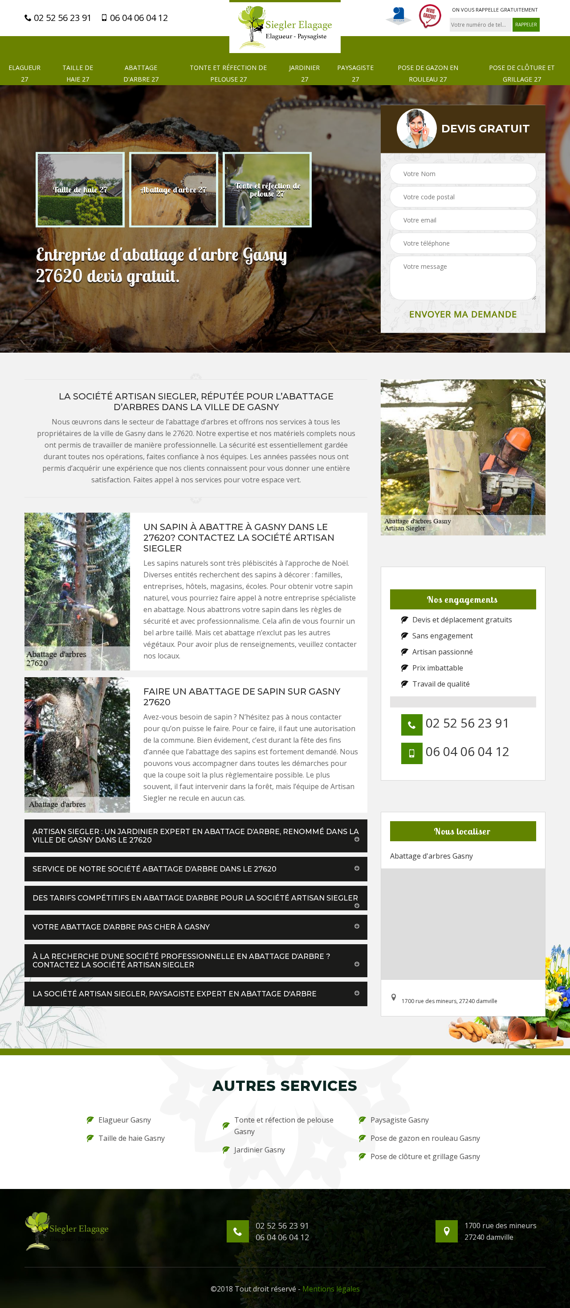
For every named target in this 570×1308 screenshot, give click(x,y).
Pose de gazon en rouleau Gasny (425, 1138)
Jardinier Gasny (259, 1150)
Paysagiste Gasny (399, 1120)
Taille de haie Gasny (131, 1138)
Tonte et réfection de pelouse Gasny (284, 1125)
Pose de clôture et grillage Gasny (425, 1156)
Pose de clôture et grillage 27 (522, 73)
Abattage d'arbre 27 (141, 73)
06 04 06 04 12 (138, 18)
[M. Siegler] (285, 26)
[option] (80, 189)
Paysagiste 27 (355, 73)
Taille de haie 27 (77, 73)
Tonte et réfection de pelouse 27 (228, 73)
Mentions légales (331, 1289)
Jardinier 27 (304, 73)
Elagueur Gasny (124, 1120)
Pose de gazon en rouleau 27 (428, 73)
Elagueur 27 (24, 73)
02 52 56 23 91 (62, 18)
